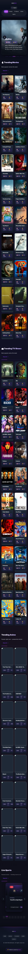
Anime (21, 11)
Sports (14, 14)
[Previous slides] (3, 898)
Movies (10, 11)
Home (6, 11)
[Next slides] (24, 898)
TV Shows (16, 11)
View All (5, 70)
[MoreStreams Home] (14, 3)
